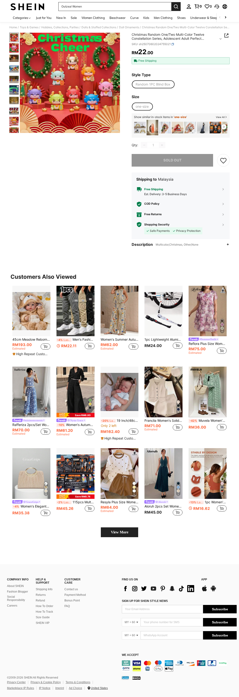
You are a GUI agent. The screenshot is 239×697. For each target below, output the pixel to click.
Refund (40, 600)
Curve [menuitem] (134, 18)
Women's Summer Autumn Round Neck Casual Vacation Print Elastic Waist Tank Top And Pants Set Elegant (120, 339)
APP (204, 579)
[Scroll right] (225, 17)
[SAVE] (223, 160)
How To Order (44, 606)
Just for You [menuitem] (44, 18)
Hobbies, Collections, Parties (60, 27)
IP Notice (44, 688)
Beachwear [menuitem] (117, 18)
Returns (41, 595)
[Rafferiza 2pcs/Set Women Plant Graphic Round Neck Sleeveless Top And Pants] (31, 392)
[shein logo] (27, 6)
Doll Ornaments (129, 27)
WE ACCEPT (130, 655)
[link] (198, 6)
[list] (159, 588)
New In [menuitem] (61, 18)
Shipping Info (44, 589)
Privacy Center (16, 682)
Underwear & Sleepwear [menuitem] (207, 18)
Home (13, 27)
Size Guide (43, 617)
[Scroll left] (219, 17)
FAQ (67, 606)
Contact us (71, 589)
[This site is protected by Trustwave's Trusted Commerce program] (125, 677)
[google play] (213, 590)
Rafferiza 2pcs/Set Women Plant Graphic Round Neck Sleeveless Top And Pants (31, 425)
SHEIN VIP (42, 623)
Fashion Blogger (17, 591)
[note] (30, 354)
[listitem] (140, 128)
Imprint (59, 688)
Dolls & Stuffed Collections (98, 27)
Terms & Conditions (78, 682)
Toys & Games (29, 27)
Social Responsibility (16, 598)
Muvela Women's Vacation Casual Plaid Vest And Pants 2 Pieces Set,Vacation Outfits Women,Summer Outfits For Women (208, 420)
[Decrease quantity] (144, 145)
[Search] (176, 6)
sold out (172, 160)
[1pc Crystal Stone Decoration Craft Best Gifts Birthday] (152, 128)
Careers (12, 605)
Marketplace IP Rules (20, 688)
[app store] (204, 590)
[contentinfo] (179, 666)
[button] (217, 6)
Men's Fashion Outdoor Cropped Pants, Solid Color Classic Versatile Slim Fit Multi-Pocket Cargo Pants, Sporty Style (76, 339)
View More (119, 532)
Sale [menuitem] (74, 18)
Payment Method (75, 595)
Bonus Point (72, 600)
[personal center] (189, 6)
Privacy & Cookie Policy (46, 682)
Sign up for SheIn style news (145, 601)
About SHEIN (15, 586)
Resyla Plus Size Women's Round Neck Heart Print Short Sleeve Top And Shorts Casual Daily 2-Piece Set (120, 502)
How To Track (44, 611)
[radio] (153, 84)
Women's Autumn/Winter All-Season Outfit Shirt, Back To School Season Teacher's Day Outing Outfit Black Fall (76, 425)
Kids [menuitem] (146, 18)
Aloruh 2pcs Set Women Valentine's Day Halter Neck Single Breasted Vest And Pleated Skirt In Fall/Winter (163, 506)
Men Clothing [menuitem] (163, 18)
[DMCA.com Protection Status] (136, 677)
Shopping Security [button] (156, 224)
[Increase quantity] (162, 145)
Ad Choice (75, 688)
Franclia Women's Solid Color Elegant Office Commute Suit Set (163, 420)
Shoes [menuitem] (181, 18)
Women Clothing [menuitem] (93, 18)
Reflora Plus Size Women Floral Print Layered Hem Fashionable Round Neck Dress (208, 344)
